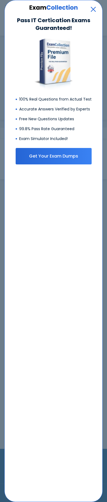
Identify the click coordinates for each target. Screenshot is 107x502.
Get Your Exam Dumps (53, 156)
